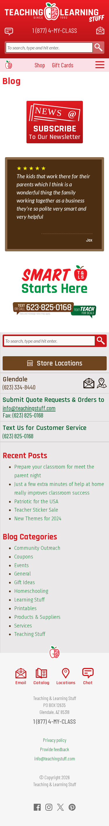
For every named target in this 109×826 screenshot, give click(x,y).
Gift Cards (62, 64)
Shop (40, 64)
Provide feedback (54, 749)
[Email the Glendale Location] (88, 383)
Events (21, 565)
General (22, 574)
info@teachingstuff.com (29, 407)
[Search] (98, 47)
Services (23, 626)
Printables (25, 608)
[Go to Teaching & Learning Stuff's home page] (54, 652)
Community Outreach (37, 548)
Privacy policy (54, 740)
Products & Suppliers (37, 617)
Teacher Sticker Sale (36, 510)
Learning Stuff (29, 600)
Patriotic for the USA (36, 501)
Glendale (15, 379)
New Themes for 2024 (37, 518)
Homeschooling (31, 591)
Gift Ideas (24, 582)
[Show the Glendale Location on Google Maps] (102, 383)
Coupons (23, 557)
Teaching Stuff (29, 634)
